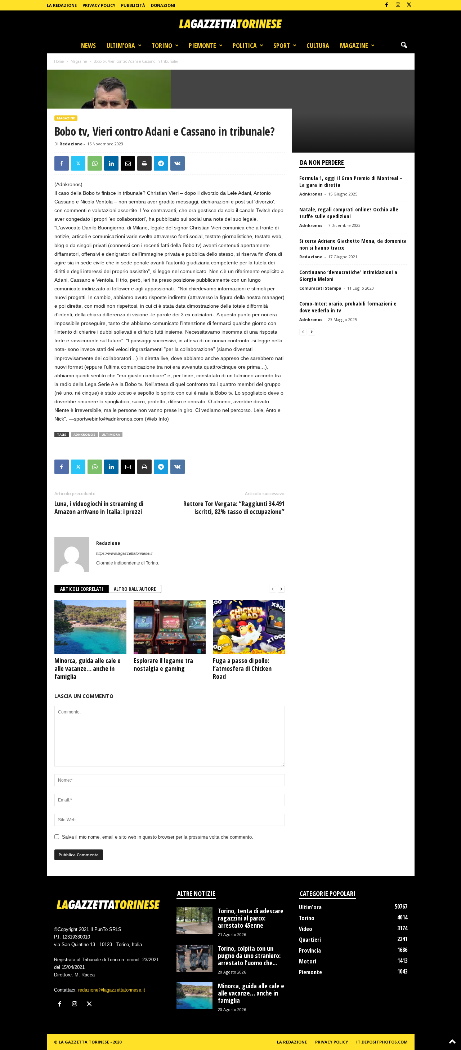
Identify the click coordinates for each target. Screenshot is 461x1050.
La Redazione (62, 5)
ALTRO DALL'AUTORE (135, 588)
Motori (307, 961)
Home (59, 61)
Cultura (317, 45)
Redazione (70, 143)
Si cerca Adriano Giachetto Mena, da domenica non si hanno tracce (353, 244)
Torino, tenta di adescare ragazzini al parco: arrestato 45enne (250, 918)
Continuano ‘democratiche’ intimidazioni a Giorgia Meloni (348, 275)
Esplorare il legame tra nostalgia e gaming (163, 664)
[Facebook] (386, 5)
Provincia (310, 950)
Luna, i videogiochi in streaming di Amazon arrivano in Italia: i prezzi (98, 507)
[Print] (144, 163)
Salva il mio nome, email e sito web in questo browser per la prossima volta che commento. (157, 837)
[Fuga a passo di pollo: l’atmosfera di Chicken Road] (249, 627)
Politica (245, 45)
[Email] (128, 163)
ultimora (111, 434)
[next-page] (281, 589)
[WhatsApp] (95, 163)
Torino (162, 45)
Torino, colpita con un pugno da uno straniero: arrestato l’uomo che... (249, 955)
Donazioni (163, 5)
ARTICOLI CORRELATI (81, 588)
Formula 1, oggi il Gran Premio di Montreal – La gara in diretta (351, 181)
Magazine (354, 45)
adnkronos (84, 434)
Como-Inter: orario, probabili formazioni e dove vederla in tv (348, 307)
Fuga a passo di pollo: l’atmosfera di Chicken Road (242, 668)
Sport (281, 45)
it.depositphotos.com (382, 1042)
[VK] (177, 163)
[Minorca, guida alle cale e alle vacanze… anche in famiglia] (90, 627)
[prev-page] (272, 589)
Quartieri (310, 940)
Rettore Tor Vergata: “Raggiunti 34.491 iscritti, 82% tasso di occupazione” (234, 507)
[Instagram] (398, 5)
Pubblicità (133, 5)
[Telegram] (161, 163)
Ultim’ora (121, 45)
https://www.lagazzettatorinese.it (124, 553)
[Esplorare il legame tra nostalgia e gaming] (170, 627)
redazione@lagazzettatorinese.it (111, 990)
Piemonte (202, 45)
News (88, 45)
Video (305, 929)
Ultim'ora (310, 907)
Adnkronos (310, 194)
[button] (404, 45)
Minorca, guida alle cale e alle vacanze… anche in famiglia (87, 668)
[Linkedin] (111, 163)
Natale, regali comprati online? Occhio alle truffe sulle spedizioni (348, 213)
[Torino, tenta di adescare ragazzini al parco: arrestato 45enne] (194, 920)
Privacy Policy (98, 5)
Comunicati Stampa (320, 288)
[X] (409, 5)
